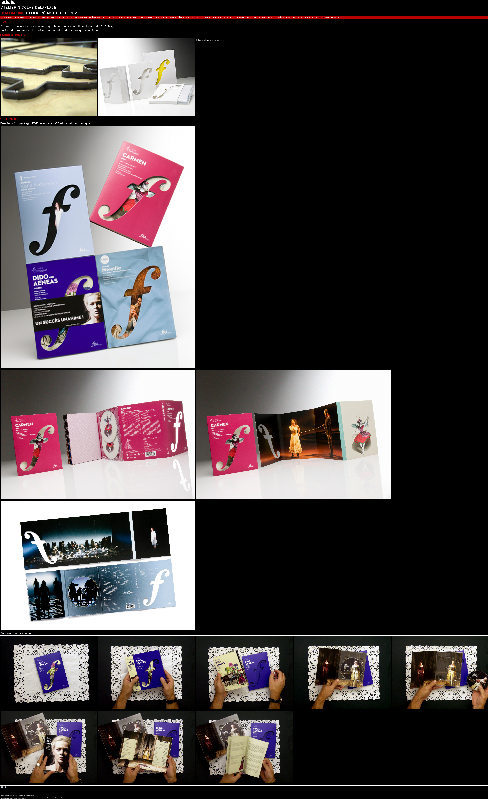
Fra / (321, 17)
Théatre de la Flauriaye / (153, 17)
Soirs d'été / (177, 17)
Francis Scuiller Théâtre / (45, 17)
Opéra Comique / (213, 17)
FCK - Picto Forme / (234, 17)
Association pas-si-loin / (14, 17)
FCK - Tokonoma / (307, 17)
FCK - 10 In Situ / (193, 17)
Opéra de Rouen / (286, 17)
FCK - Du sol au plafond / (261, 17)
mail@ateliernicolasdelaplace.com (26, 795)
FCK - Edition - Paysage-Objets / (120, 17)
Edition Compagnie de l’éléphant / (82, 17)
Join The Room (332, 17)
